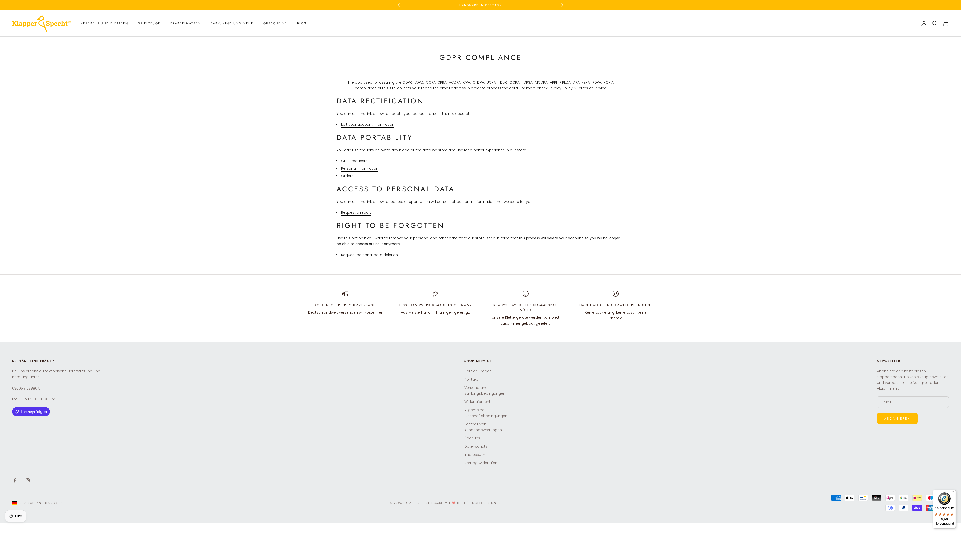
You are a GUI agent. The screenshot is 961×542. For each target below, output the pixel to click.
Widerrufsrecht (477, 401)
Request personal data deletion (369, 254)
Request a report (356, 212)
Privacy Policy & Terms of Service (577, 88)
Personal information (359, 168)
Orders (347, 175)
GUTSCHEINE (275, 23)
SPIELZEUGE (149, 23)
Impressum (474, 454)
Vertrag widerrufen (480, 462)
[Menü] (953, 493)
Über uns (472, 438)
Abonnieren (897, 418)
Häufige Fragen (478, 371)
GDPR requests (354, 160)
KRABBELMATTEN (185, 23)
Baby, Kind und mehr (232, 23)
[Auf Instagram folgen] (27, 480)
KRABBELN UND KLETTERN (104, 23)
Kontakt (471, 379)
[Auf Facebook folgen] (14, 480)
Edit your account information (367, 124)
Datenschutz (475, 446)
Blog (302, 23)
